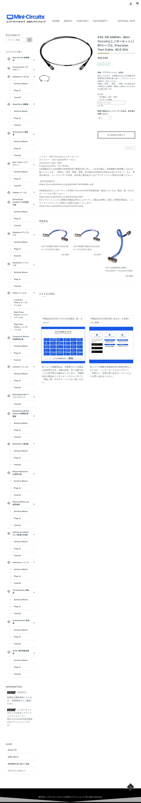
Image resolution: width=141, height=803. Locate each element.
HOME (56, 21)
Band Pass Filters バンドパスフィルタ (21, 314)
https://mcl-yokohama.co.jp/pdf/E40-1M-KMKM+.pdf (66, 184)
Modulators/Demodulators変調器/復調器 (21, 413)
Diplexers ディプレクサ (21, 233)
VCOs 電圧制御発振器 (21, 652)
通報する (130, 148)
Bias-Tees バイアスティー (20, 163)
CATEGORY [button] (99, 21)
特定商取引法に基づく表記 (18, 764)
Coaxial (17, 97)
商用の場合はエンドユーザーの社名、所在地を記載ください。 (116, 112)
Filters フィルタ (19, 293)
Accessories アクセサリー (20, 68)
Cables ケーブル (20, 192)
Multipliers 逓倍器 (21, 444)
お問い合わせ (13, 757)
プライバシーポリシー (17, 771)
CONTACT (83, 21)
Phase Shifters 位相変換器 (21, 503)
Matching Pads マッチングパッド (21, 395)
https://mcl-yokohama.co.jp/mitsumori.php (61, 206)
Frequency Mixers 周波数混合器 (21, 337)
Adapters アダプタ (21, 77)
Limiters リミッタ (20, 367)
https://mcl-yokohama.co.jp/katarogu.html (61, 196)
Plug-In (17, 90)
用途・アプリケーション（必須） (112, 72)
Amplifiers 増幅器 (20, 104)
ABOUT (68, 21)
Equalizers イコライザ (20, 264)
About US (12, 750)
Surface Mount (21, 84)
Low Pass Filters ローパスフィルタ (21, 302)
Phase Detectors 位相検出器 (20, 472)
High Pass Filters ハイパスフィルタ (21, 326)
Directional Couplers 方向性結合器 (21, 202)
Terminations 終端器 (21, 591)
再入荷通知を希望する (116, 135)
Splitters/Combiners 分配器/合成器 (21, 533)
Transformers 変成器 (21, 621)
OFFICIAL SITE (126, 21)
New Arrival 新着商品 (21, 58)
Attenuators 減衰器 (20, 133)
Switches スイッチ (21, 562)
